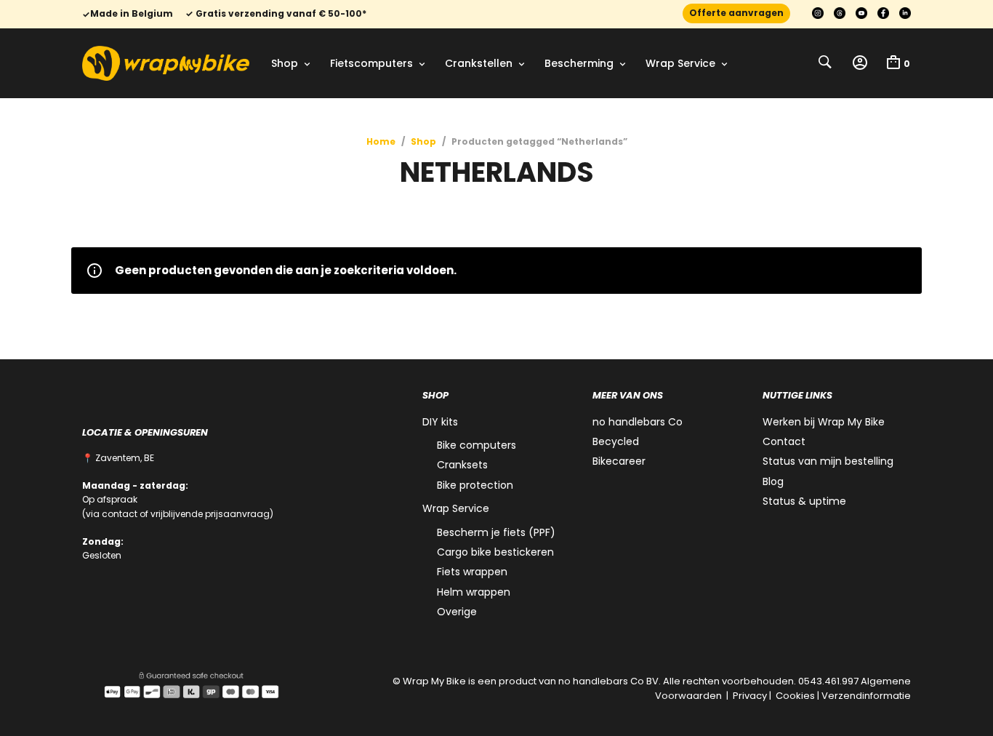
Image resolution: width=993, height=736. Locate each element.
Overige (457, 611)
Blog (773, 481)
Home (380, 141)
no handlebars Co (637, 422)
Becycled (615, 441)
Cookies (795, 696)
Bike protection (475, 485)
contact (119, 514)
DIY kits (440, 422)
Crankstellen (478, 63)
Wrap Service (680, 63)
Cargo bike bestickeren (495, 552)
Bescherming (579, 63)
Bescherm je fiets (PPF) (496, 532)
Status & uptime (804, 501)
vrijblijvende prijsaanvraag (210, 514)
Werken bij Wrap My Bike (824, 422)
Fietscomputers (371, 63)
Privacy (750, 696)
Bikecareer (619, 461)
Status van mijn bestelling (828, 461)
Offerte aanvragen (736, 13)
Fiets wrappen (472, 571)
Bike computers (476, 445)
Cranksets (462, 464)
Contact (784, 441)
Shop (284, 63)
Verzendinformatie (866, 696)
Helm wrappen (473, 592)
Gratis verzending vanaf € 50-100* (279, 14)
